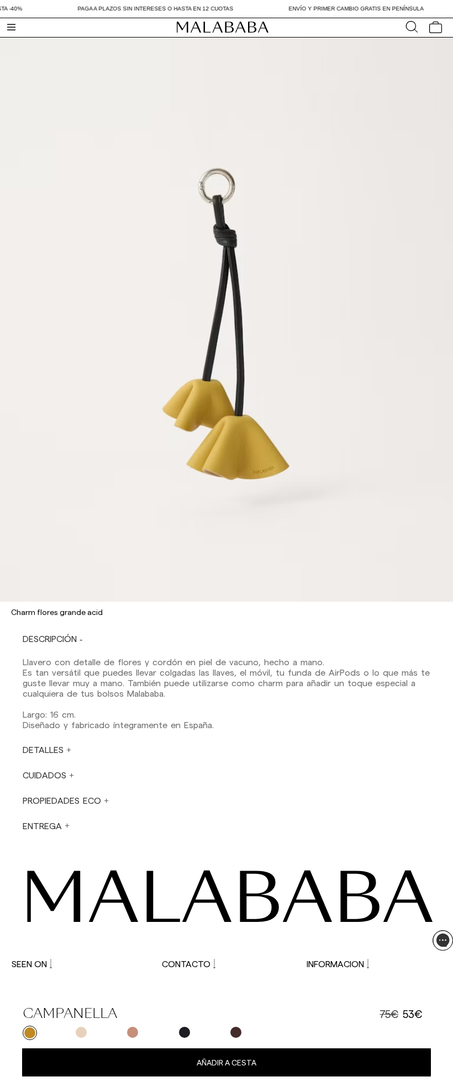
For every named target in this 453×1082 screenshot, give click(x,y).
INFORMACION (335, 963)
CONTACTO (186, 963)
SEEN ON (29, 963)
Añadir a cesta (226, 1062)
